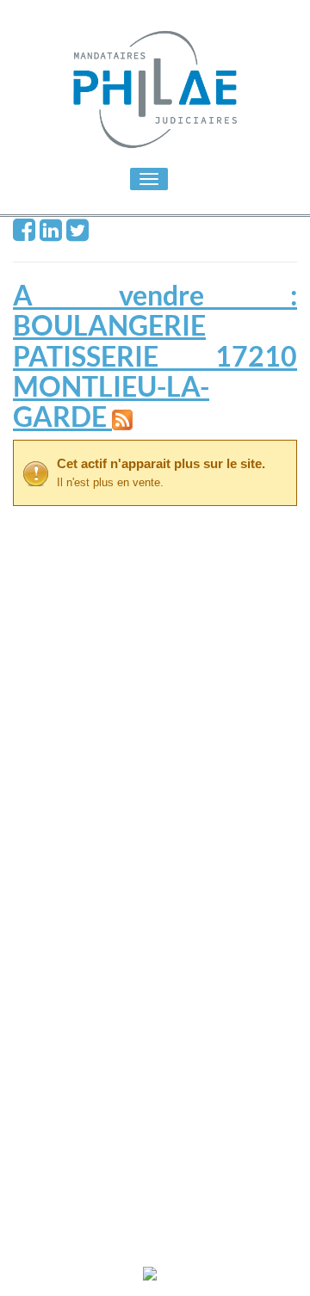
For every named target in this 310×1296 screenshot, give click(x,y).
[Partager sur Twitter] (77, 233)
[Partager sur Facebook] (24, 233)
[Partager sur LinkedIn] (51, 233)
